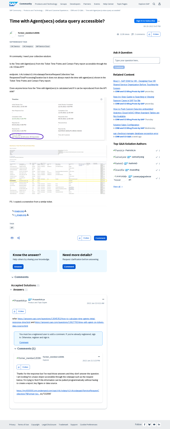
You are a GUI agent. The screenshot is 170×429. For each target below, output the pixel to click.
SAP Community (15, 10)
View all (116, 187)
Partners (87, 4)
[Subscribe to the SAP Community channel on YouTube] (154, 424)
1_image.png (20, 215)
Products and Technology (46, 4)
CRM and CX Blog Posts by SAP (129, 91)
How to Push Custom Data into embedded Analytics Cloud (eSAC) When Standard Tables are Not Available (136, 113)
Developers (75, 4)
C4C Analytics (28, 46)
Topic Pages (122, 4)
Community (26, 4)
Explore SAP (144, 4)
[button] (149, 34)
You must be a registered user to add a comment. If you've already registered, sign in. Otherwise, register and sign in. (57, 336)
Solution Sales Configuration (126, 125)
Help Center (108, 4)
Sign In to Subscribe (145, 21)
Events (97, 4)
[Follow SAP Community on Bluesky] (149, 424)
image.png (19, 211)
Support (74, 425)
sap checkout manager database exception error (135, 133)
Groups (63, 4)
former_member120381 (29, 33)
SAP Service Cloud (42, 46)
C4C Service (15, 46)
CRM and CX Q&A (76, 10)
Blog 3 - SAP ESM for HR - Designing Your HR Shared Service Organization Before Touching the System (135, 84)
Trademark (63, 425)
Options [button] (159, 21)
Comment (100, 238)
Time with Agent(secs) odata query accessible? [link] (103, 10)
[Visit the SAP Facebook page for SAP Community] (145, 424)
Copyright (35, 425)
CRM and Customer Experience (56, 10)
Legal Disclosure (49, 425)
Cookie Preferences (88, 425)
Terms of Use (23, 425)
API (12, 228)
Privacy (12, 425)
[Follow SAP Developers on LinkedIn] (159, 424)
